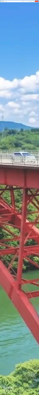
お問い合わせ (36, 1)
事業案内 (22, 1)
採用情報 (33, 1)
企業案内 (29, 1)
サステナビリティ (25, 1)
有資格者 (31, 1)
